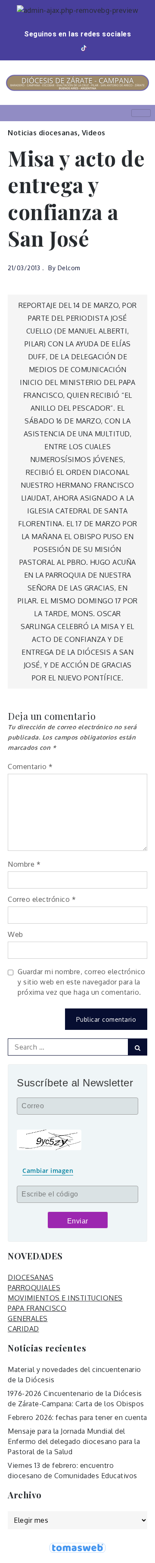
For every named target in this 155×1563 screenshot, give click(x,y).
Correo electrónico (42, 899)
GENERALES (28, 1318)
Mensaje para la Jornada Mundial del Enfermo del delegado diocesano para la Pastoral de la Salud (74, 1441)
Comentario (30, 766)
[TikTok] (84, 48)
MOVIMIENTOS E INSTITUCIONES (65, 1298)
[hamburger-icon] (141, 113)
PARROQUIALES (34, 1287)
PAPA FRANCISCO (37, 1308)
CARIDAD (23, 1328)
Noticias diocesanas (43, 132)
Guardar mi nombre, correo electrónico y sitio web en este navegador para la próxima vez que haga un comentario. (82, 981)
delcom (69, 267)
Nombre (24, 864)
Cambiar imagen (47, 1170)
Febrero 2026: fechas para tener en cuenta (77, 1417)
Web (15, 934)
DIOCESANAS (30, 1277)
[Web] (96, 48)
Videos (93, 132)
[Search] (137, 1047)
